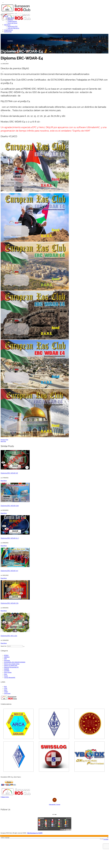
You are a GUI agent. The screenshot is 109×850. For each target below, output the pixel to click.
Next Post (3, 441)
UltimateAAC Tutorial (54, 804)
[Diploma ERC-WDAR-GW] (54, 492)
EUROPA (6, 669)
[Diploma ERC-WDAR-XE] (54, 459)
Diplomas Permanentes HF (11, 667)
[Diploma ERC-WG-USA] (54, 622)
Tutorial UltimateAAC (9, 677)
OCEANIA (6, 670)
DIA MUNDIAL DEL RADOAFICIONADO (14, 662)
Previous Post (4, 439)
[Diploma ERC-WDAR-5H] (54, 557)
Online (5, 797)
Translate (105, 839)
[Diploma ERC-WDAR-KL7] (54, 525)
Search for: (4, 14)
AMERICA (6, 657)
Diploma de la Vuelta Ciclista (11, 664)
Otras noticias (7, 672)
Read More (4, 480)
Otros (5, 674)
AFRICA (6, 655)
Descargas (7, 660)
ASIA (5, 658)
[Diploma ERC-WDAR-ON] (54, 590)
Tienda (6, 675)
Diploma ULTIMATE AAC (10, 665)
